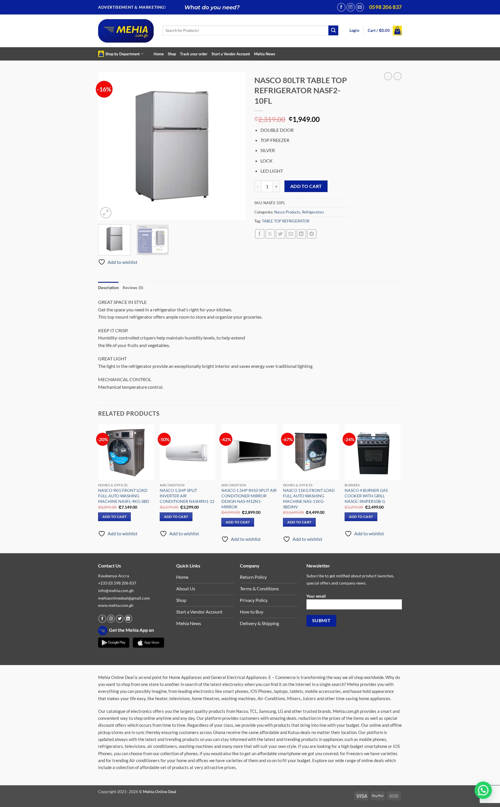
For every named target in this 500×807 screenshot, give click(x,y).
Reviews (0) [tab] (133, 287)
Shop (172, 54)
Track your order (193, 54)
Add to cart (306, 186)
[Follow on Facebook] (341, 7)
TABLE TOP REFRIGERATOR (285, 221)
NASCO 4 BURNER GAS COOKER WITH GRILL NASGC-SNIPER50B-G (366, 495)
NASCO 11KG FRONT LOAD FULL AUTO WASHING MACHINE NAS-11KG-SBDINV (309, 498)
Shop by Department (122, 54)
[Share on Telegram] (312, 234)
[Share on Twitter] (280, 234)
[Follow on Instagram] (350, 7)
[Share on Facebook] (259, 234)
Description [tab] (108, 287)
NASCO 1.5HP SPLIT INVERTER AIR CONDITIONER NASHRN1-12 (187, 495)
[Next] (235, 146)
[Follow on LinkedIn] (128, 619)
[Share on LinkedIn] (301, 234)
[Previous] (108, 146)
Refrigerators (313, 212)
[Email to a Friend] (291, 234)
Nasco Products (287, 212)
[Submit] (333, 30)
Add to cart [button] (114, 516)
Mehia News (264, 54)
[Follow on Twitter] (120, 619)
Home (159, 54)
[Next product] (388, 76)
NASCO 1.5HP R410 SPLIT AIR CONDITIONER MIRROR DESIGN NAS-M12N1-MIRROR (249, 498)
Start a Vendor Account (231, 54)
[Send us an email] (360, 7)
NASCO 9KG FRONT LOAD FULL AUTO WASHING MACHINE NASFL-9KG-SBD (123, 495)
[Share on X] (270, 234)
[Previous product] (398, 76)
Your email (316, 596)
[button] (354, 30)
